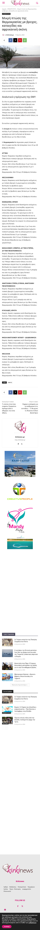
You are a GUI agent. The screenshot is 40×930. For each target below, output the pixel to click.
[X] (15, 40)
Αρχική (4, 9)
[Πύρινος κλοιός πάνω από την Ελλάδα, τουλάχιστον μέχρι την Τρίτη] (7, 720)
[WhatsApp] (25, 40)
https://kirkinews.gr (20, 440)
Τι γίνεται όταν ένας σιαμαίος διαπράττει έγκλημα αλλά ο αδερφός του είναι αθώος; (9, 408)
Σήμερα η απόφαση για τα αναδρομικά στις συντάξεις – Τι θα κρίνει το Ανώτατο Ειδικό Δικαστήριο (29, 408)
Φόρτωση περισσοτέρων (19, 685)
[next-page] (6, 728)
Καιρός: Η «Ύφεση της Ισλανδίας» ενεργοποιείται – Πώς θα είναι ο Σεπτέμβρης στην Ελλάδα (25, 709)
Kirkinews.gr (10, 35)
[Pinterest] (20, 40)
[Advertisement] (20, 572)
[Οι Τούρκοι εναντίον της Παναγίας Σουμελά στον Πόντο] (7, 642)
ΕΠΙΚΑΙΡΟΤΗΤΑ (11, 9)
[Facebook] (11, 40)
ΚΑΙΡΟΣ (10, 382)
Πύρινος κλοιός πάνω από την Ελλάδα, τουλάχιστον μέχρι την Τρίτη (24, 720)
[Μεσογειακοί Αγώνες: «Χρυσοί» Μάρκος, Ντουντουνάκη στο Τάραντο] (7, 677)
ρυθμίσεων (32, 923)
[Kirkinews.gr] (3, 35)
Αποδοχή (6, 926)
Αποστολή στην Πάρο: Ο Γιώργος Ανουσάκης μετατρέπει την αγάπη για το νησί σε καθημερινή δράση (25, 665)
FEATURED (5, 702)
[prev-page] (3, 728)
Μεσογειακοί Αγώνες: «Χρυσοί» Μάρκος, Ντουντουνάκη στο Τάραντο (24, 676)
